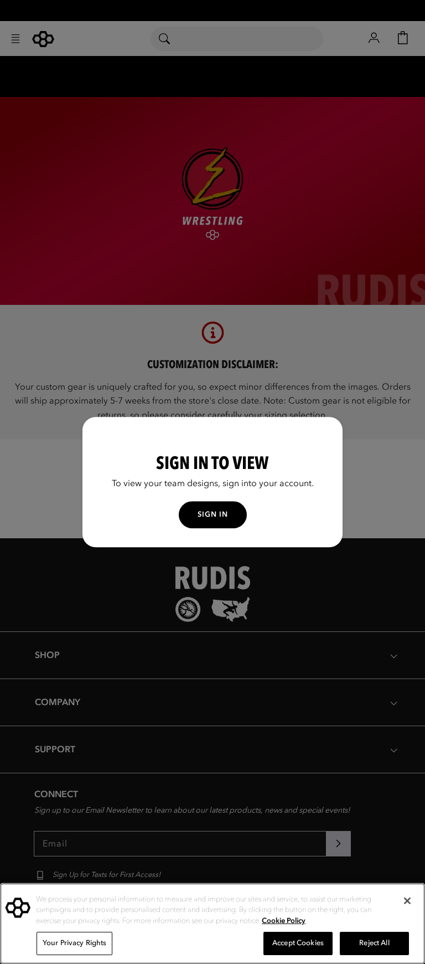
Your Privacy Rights (74, 943)
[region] (212, 923)
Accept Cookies (298, 943)
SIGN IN (213, 514)
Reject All (374, 943)
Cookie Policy (283, 921)
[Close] (407, 901)
